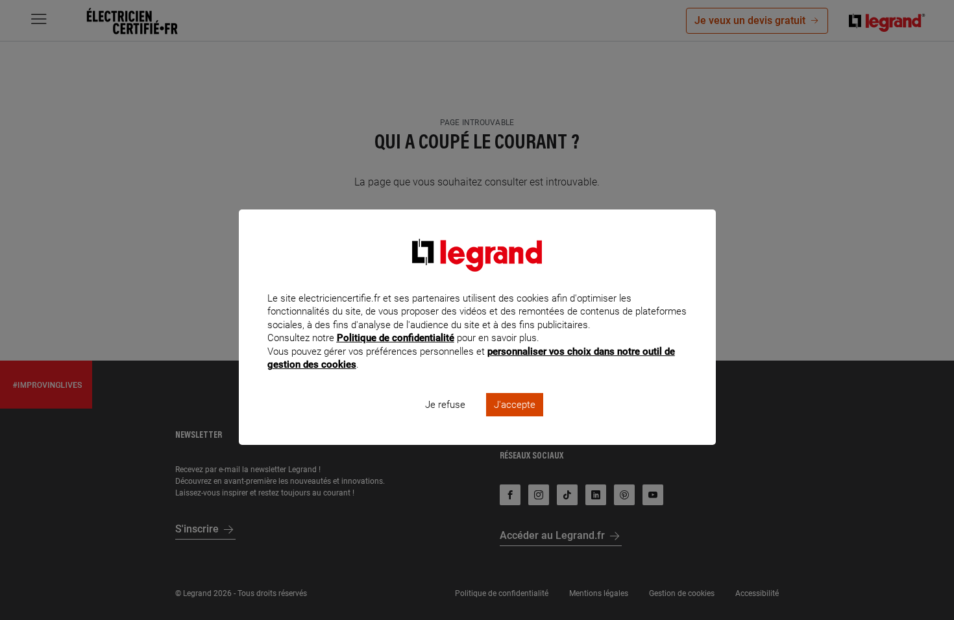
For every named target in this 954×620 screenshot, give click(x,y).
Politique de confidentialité (395, 338)
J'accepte (514, 405)
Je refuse (445, 405)
